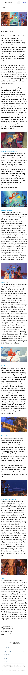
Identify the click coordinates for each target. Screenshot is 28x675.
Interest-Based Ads (9, 668)
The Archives (7, 654)
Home (2, 6)
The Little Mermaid (6, 210)
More (5, 658)
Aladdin (5, 626)
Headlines (7, 6)
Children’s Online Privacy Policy (20, 666)
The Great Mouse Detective (9, 151)
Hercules (3, 366)
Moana (3, 578)
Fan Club (6, 648)
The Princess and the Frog (8, 499)
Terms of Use (15, 665)
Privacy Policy (22, 665)
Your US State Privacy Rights (7, 666)
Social (6, 661)
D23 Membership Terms (7, 665)
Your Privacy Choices (18, 668)
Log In (25, 2)
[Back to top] (25, 670)
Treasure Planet (5, 436)
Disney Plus (10, 626)
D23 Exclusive (8, 651)
